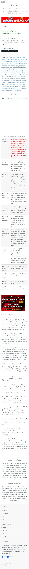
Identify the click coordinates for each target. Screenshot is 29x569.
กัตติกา (3, 84)
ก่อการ (18, 78)
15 (12, 100)
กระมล (7, 67)
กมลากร (15, 61)
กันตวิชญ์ (23, 86)
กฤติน (26, 74)
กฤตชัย (22, 69)
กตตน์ (23, 57)
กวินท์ (2, 78)
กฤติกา (13, 74)
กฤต (8, 69)
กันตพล (8, 86)
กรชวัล (10, 63)
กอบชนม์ (3, 82)
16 (14, 100)
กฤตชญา (12, 69)
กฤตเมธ (4, 72)
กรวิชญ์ (13, 65)
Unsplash (7, 565)
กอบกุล (23, 80)
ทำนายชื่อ (3, 527)
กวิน (26, 76)
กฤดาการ (3, 69)
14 (26, 98)
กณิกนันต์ (18, 57)
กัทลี (7, 84)
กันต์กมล (14, 84)
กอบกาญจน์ (18, 80)
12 (22, 98)
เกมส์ (2, 519)
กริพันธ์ (19, 67)
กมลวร (10, 61)
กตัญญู (3, 59)
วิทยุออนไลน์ (4, 513)
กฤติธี (22, 74)
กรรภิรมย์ (4, 65)
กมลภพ (22, 59)
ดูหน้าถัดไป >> (14, 94)
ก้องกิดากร (7, 80)
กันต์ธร (23, 84)
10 (18, 98)
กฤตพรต (25, 70)
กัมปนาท (23, 88)
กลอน (2, 516)
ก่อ (14, 78)
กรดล (17, 63)
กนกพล (7, 59)
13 (24, 98)
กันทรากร (13, 88)
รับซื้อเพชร (4, 533)
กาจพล (10, 90)
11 (20, 98)
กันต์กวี (19, 84)
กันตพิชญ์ (12, 86)
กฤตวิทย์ (18, 72)
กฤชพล (24, 67)
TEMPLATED (8, 563)
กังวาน (8, 82)
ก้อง (2, 80)
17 (16, 100)
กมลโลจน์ (5, 61)
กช (9, 57)
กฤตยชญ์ (12, 72)
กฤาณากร (13, 76)
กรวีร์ (17, 65)
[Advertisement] (14, 117)
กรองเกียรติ (22, 65)
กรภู (26, 63)
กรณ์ (14, 63)
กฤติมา (4, 76)
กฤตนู (10, 70)
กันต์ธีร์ (3, 86)
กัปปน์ (18, 88)
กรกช (2, 63)
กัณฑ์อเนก (23, 82)
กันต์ (10, 84)
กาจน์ (6, 90)
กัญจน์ (12, 82)
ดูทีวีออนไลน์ (4, 510)
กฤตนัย (7, 70)
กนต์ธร (12, 59)
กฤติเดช (18, 74)
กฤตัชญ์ (23, 72)
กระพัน (3, 67)
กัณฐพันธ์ (17, 82)
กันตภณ (18, 86)
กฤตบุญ (15, 70)
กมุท (25, 61)
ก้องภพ (12, 80)
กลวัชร (22, 76)
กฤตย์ (8, 72)
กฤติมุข (8, 76)
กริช (11, 67)
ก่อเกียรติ (22, 78)
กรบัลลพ (22, 63)
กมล (19, 59)
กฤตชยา (17, 69)
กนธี (16, 59)
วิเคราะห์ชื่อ (4, 530)
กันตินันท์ (8, 88)
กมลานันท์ (20, 61)
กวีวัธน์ (11, 78)
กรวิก (9, 65)
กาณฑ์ (14, 90)
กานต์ (18, 90)
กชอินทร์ (13, 57)
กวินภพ (7, 78)
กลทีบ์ (18, 76)
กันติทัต (3, 88)
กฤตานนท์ (8, 74)
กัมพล (2, 90)
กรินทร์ (15, 67)
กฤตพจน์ (20, 70)
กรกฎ (6, 63)
